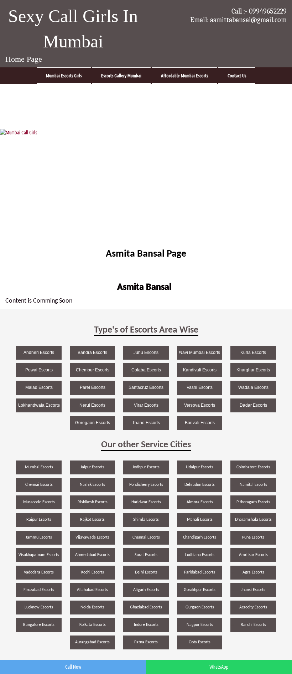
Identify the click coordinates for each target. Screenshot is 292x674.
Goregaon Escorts (92, 422)
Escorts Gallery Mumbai (121, 75)
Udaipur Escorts (199, 467)
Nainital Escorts (253, 485)
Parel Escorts (92, 387)
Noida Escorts (92, 607)
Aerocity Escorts (253, 607)
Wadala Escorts (253, 387)
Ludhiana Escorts (199, 555)
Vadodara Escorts (39, 572)
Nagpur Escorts (200, 625)
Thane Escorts (146, 422)
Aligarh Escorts (146, 590)
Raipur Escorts (38, 520)
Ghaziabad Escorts (146, 607)
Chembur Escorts (92, 369)
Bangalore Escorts (38, 625)
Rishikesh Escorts (93, 502)
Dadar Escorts (253, 405)
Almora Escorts (200, 502)
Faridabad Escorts (199, 572)
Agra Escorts (253, 572)
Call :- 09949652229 (259, 11)
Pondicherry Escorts (146, 485)
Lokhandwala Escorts (39, 405)
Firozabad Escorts (39, 590)
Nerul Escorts (92, 405)
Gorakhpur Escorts (199, 590)
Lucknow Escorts (39, 607)
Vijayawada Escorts (92, 537)
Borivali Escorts (200, 422)
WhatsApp (219, 667)
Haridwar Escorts (146, 502)
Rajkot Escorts (92, 520)
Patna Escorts (146, 642)
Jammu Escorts (39, 537)
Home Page (23, 59)
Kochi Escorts (92, 572)
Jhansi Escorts (253, 590)
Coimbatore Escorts (253, 467)
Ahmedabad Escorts (92, 555)
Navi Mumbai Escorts (199, 352)
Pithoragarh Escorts (253, 502)
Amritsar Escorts (253, 555)
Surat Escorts (146, 555)
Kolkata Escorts (92, 625)
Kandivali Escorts (200, 369)
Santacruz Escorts (146, 387)
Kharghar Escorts (253, 369)
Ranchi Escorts (253, 625)
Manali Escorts (200, 520)
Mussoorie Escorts (39, 502)
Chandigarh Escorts (199, 537)
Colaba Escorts (146, 369)
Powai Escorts (39, 369)
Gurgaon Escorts (200, 607)
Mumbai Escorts (39, 467)
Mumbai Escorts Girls (64, 75)
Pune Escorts (253, 537)
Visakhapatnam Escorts (39, 555)
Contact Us (237, 75)
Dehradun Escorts (199, 485)
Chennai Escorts (39, 485)
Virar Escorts (146, 405)
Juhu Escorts (146, 352)
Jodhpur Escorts (146, 467)
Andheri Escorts (39, 352)
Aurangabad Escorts (92, 642)
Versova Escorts (199, 405)
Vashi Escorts (200, 387)
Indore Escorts (146, 625)
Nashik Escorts (92, 485)
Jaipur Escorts (92, 467)
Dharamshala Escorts (253, 520)
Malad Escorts (39, 387)
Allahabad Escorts (92, 590)
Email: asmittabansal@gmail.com (238, 19)
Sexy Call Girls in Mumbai (73, 28)
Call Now (73, 667)
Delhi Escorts (146, 572)
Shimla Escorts (146, 520)
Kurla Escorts (253, 352)
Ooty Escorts (199, 642)
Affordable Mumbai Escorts (184, 75)
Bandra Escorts (92, 352)
